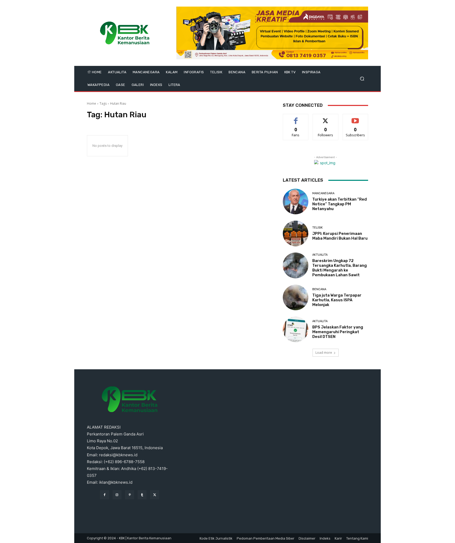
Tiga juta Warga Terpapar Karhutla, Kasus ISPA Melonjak (337, 300)
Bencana (319, 289)
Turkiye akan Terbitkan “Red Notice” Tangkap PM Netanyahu (339, 204)
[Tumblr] (142, 494)
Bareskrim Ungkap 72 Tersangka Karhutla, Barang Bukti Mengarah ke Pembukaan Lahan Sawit (339, 267)
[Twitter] (154, 494)
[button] (362, 78)
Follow (325, 118)
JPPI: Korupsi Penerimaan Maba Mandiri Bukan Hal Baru (340, 236)
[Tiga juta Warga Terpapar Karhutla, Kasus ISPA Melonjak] (295, 297)
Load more (323, 352)
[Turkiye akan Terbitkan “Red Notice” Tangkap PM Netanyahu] (295, 201)
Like (296, 118)
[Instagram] (117, 494)
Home (91, 103)
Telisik (317, 227)
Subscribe (355, 118)
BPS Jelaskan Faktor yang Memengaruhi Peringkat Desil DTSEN (337, 332)
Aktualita (320, 254)
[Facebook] (104, 494)
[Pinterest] (129, 494)
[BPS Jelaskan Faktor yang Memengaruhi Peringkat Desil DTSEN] (295, 329)
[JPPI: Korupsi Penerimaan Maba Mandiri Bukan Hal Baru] (295, 233)
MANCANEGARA (323, 193)
